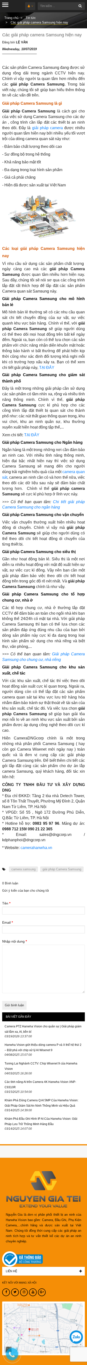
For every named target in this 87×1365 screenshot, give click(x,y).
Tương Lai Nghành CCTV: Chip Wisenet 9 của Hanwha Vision (41, 1066)
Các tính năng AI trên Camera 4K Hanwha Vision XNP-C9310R (40, 1084)
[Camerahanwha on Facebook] (6, 1292)
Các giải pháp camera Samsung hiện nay (42, 34)
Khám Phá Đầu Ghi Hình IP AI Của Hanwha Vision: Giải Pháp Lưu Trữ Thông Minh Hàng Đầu (41, 1121)
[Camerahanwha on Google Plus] (42, 1292)
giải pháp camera (47, 128)
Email (7, 922)
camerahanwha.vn (36, 848)
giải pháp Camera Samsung (62, 869)
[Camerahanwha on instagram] (24, 1292)
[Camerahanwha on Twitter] (15, 1292)
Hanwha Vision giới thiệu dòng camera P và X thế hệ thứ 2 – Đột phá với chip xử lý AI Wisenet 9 (43, 1047)
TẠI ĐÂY (46, 367)
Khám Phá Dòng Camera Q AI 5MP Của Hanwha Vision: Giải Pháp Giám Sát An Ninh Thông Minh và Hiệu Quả (41, 1103)
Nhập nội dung (14, 941)
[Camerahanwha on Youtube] (33, 1292)
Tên (6, 903)
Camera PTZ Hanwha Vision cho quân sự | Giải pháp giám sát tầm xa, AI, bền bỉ (43, 1029)
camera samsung (23, 869)
